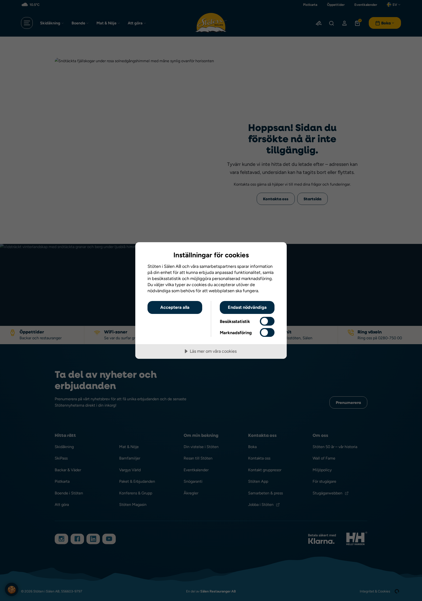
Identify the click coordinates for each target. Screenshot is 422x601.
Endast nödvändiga (247, 307)
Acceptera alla (175, 307)
